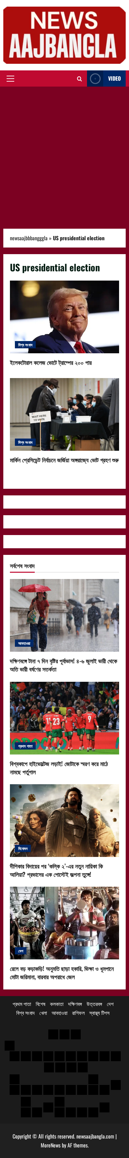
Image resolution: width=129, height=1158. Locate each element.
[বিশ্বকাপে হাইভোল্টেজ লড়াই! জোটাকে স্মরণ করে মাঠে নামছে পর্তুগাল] (64, 718)
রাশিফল (78, 1013)
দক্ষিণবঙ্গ (75, 1004)
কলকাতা (57, 1004)
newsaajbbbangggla (29, 238)
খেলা (43, 1013)
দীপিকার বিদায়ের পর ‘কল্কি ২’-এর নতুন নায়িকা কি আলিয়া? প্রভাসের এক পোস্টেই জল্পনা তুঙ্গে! (56, 870)
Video (114, 78)
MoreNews (51, 1145)
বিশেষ (40, 1004)
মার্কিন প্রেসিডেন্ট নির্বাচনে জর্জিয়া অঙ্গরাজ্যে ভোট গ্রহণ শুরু (64, 414)
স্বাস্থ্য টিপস (99, 1013)
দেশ (20, 950)
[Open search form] (79, 78)
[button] (10, 79)
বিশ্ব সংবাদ (25, 344)
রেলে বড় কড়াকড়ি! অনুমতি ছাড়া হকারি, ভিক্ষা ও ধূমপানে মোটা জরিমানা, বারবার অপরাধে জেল (62, 972)
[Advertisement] (64, 154)
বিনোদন (22, 848)
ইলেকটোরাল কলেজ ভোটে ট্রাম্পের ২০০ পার (64, 317)
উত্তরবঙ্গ (94, 1004)
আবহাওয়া (24, 643)
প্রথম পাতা (25, 746)
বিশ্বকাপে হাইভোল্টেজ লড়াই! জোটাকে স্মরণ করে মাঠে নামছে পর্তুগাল (59, 767)
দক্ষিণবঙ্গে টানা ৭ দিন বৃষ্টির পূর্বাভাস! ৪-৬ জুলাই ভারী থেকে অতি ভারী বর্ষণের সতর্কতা (63, 664)
